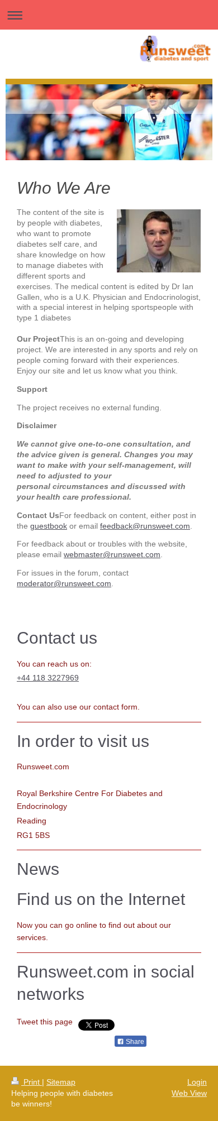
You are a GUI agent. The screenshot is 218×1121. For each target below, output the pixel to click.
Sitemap (60, 1081)
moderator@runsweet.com (64, 583)
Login (197, 1081)
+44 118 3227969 (48, 677)
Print (31, 1081)
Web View (189, 1093)
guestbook (48, 525)
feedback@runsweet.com (145, 525)
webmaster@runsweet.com (112, 554)
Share (134, 1042)
